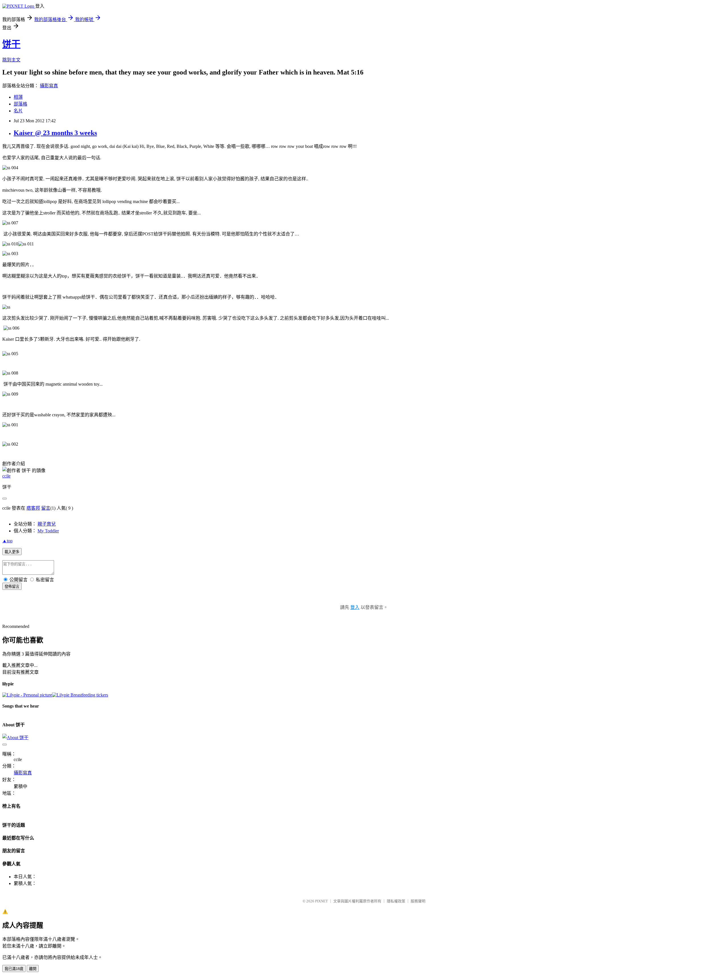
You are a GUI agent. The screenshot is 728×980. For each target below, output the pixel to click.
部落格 (20, 104)
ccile (6, 476)
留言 (45, 508)
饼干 (11, 44)
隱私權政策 (396, 901)
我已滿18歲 (14, 969)
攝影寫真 (49, 85)
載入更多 (12, 552)
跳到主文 (11, 59)
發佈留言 (12, 586)
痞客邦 (33, 508)
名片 (18, 110)
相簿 (18, 97)
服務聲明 (418, 901)
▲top (7, 540)
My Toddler (48, 530)
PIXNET (321, 901)
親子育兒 (47, 524)
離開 (32, 969)
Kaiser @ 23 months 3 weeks (55, 133)
